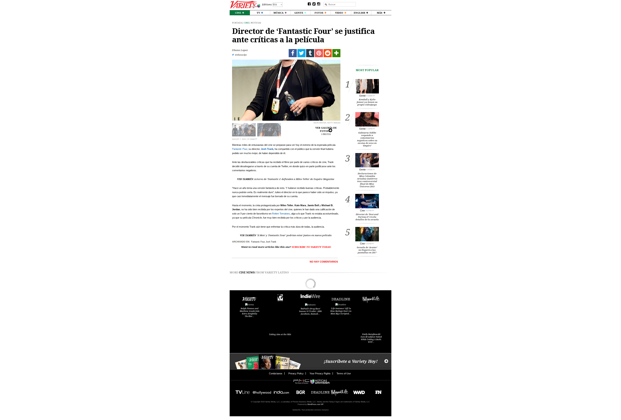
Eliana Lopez (240, 50)
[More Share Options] (336, 53)
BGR (299, 391)
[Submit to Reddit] (328, 53)
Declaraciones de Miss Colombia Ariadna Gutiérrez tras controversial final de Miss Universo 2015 (367, 180)
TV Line (242, 391)
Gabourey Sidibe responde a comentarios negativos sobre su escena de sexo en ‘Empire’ (367, 139)
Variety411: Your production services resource (310, 410)
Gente (362, 95)
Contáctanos (275, 373)
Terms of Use (344, 373)
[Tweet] (301, 53)
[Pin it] (319, 53)
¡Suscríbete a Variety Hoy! (351, 361)
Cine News (247, 272)
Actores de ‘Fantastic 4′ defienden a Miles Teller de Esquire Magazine (294, 179)
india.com (281, 391)
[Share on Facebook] (293, 53)
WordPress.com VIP (315, 404)
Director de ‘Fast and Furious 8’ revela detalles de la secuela (367, 217)
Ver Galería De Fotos (326, 130)
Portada (237, 23)
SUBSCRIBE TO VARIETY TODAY (311, 247)
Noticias (256, 23)
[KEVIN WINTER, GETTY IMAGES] (286, 90)
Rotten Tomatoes (281, 213)
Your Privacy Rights (320, 373)
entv (262, 391)
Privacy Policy (296, 373)
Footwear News (377, 391)
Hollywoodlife (339, 391)
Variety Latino (245, 5)
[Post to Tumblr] (310, 53)
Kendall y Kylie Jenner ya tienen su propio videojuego (367, 102)
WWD (357, 391)
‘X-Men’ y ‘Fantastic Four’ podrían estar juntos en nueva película (294, 235)
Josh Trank (267, 149)
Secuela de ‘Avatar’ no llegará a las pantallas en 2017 (367, 250)
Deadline (320, 391)
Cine (246, 23)
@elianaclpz (241, 55)
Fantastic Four (239, 149)
